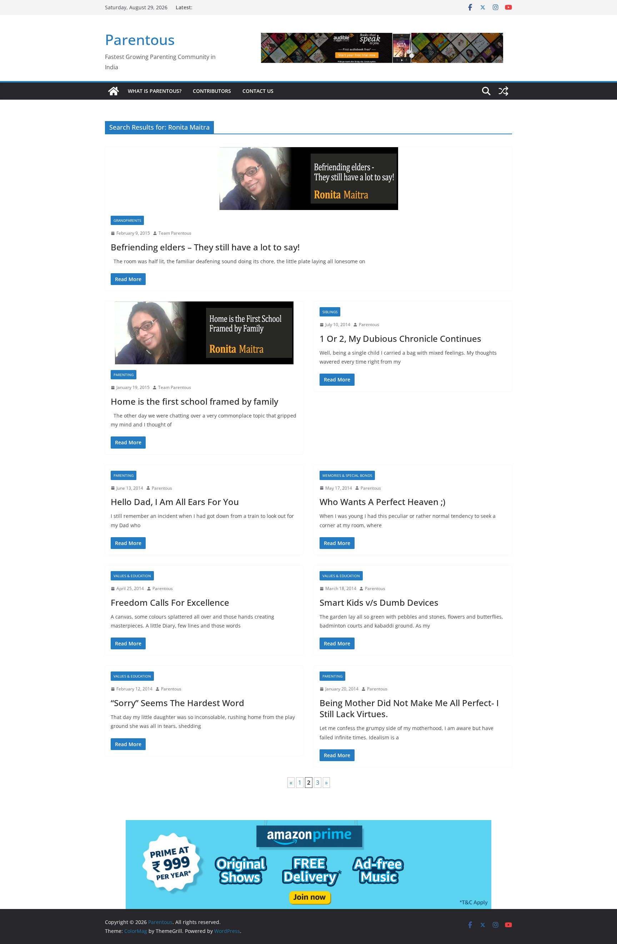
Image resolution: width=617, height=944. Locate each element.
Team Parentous (175, 233)
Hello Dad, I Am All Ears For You (175, 502)
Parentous (140, 39)
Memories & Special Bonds (347, 475)
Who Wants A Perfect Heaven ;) (382, 502)
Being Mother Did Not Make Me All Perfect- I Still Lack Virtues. (409, 708)
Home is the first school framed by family (194, 401)
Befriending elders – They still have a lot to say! (205, 247)
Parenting (124, 374)
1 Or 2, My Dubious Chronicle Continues (400, 338)
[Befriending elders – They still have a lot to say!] (308, 178)
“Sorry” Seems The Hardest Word (177, 703)
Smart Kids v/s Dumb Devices (379, 602)
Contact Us (258, 91)
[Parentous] (113, 91)
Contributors (212, 91)
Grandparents (127, 220)
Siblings (329, 311)
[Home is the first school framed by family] (204, 332)
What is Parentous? (154, 91)
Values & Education (132, 575)
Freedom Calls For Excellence (170, 602)
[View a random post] (503, 91)
